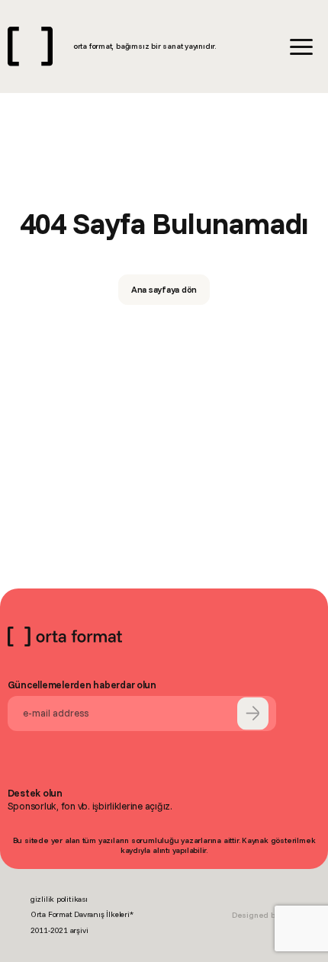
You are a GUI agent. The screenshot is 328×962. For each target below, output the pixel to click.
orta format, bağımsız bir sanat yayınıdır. (144, 46)
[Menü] (301, 47)
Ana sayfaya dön (164, 289)
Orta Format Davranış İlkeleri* (82, 914)
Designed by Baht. (264, 915)
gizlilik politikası (59, 899)
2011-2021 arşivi (59, 930)
